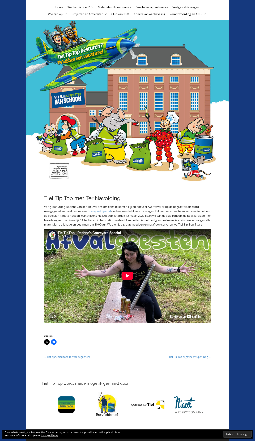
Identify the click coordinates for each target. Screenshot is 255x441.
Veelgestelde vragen (185, 7)
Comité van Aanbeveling (149, 14)
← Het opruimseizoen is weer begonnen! (67, 356)
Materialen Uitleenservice (114, 7)
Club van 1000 (120, 14)
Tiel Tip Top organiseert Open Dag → (190, 356)
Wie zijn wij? (55, 14)
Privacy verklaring (49, 435)
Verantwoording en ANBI (186, 14)
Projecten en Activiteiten (87, 14)
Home (59, 7)
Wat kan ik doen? (78, 7)
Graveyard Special (99, 211)
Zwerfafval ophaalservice (151, 7)
